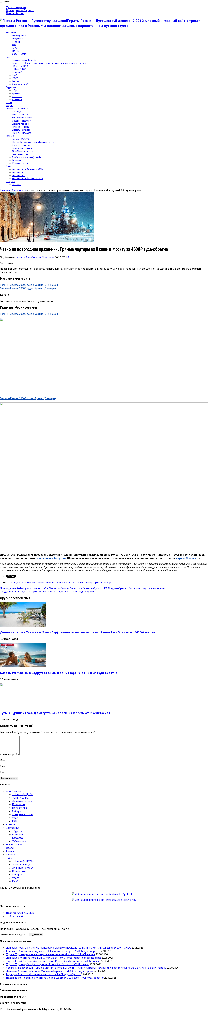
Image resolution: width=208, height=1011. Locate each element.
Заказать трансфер (21, 123)
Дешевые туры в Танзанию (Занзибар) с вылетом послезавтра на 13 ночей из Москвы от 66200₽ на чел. (78, 632)
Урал (14, 44)
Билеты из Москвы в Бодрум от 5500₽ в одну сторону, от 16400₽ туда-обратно (58, 673)
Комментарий (9, 754)
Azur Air (11, 582)
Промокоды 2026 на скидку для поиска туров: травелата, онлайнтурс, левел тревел (50, 62)
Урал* (14, 75)
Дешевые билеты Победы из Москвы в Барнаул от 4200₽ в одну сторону (49, 971)
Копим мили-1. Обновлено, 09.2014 (27, 169)
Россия (84, 582)
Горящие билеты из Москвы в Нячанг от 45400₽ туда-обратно (43, 974)
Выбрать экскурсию (21, 129)
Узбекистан (17, 99)
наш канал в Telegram (51, 558)
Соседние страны (22, 814)
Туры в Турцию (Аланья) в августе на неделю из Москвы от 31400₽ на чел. (55, 713)
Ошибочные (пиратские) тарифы (27, 157)
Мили (8, 166)
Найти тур (16, 111)
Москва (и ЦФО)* (20, 65)
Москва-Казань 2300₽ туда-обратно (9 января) (28, 288)
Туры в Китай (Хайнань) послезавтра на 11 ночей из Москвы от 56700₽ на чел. (53, 961)
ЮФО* (15, 78)
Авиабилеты (11, 32)
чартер (92, 582)
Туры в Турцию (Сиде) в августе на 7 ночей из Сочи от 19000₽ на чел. (47, 964)
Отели (9, 102)
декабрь (21, 582)
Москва (31, 582)
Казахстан (17, 96)
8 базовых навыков (21, 144)
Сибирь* (15, 81)
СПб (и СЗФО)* (19, 68)
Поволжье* (17, 72)
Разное (10, 851)
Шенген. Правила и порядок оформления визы (33, 141)
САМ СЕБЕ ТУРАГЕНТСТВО (17, 108)
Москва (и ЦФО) (19, 35)
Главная (5, 190)
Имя (2, 760)
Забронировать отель (22, 117)
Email (3, 766)
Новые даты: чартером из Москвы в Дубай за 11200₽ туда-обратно (47, 591)
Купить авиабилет (20, 114)
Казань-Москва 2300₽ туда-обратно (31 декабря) (29, 285)
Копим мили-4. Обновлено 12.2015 (27, 178)
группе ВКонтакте (187, 558)
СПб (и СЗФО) (18, 38)
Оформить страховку (21, 120)
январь (108, 582)
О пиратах (10, 181)
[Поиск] (1, 2)
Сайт (3, 772)
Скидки (10, 854)
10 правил (16, 160)
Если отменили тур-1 (21, 154)
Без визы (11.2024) (20, 138)
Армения (16, 93)
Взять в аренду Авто (21, 132)
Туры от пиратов (16, 7)
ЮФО (14, 47)
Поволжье (16, 41)
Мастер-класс (14, 844)
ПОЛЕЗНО (10, 135)
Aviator (21, 257)
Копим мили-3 (18, 175)
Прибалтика (19, 807)
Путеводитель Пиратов (20, 10)
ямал (100, 582)
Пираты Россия (15, 13)
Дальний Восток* (20, 84)
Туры (8, 56)
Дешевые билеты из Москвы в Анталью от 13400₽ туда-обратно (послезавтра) (53, 957)
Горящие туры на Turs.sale (24, 59)
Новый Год (72, 582)
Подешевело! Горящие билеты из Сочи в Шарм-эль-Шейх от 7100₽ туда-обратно (55, 977)
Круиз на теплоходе (21, 126)
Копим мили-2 (18, 172)
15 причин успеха (20, 163)
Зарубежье (11, 87)
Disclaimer (16, 184)
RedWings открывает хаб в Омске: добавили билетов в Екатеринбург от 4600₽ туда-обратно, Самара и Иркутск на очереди (82, 588)
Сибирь (15, 50)
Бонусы (9, 105)
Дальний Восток (19, 53)
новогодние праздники (51, 582)
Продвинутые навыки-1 (22, 147)
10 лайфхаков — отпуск (22, 151)
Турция (16, 90)
